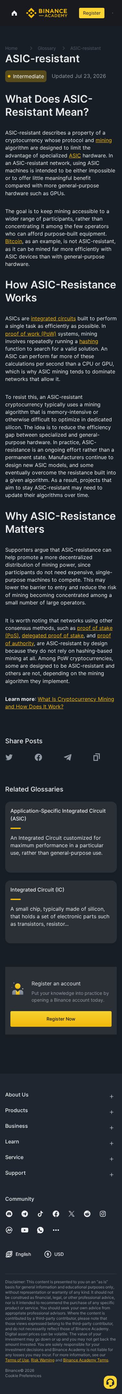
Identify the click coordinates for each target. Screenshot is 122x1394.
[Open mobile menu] (112, 13)
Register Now (61, 1019)
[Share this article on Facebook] (38, 757)
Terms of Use (17, 1360)
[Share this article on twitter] (9, 757)
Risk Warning (42, 1360)
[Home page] (46, 13)
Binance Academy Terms (85, 1360)
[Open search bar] (72, 13)
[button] (112, 13)
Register (92, 13)
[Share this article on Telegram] (68, 757)
